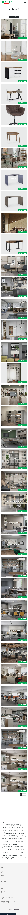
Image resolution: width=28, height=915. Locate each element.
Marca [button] (14, 800)
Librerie (2, 869)
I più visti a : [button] (14, 815)
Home (8, 12)
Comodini (3, 891)
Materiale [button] (14, 810)
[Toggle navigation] (25, 2)
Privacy (1, 914)
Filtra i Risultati (14, 16)
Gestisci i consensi (12, 914)
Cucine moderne (4, 882)
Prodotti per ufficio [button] (14, 805)
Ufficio (11, 12)
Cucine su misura (4, 884)
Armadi (2, 875)
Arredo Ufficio (18, 12)
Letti (2, 888)
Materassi (3, 892)
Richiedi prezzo (22, 38)
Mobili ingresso (4, 872)
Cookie (5, 914)
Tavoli (2, 874)
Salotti (2, 871)
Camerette (3, 890)
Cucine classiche (4, 881)
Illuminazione (3, 876)
